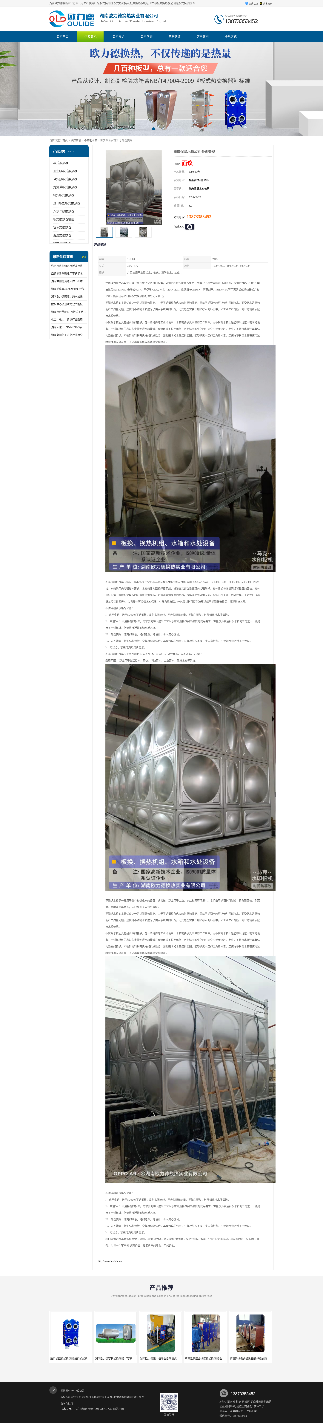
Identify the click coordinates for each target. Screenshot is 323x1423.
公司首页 (62, 36)
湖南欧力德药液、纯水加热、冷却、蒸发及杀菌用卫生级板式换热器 (69, 296)
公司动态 (147, 36)
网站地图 (118, 1408)
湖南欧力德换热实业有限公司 (125, 1397)
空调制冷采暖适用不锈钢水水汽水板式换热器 (69, 273)
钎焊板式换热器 (63, 195)
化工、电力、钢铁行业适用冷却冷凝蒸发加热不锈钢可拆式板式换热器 (69, 319)
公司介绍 (118, 36)
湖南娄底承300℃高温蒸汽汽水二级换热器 (69, 289)
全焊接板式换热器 (65, 179)
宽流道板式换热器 (65, 187)
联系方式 (231, 36)
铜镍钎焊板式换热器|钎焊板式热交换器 (162, 1358)
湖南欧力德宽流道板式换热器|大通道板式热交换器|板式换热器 (221, 1358)
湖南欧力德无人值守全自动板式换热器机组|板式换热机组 (83, 1358)
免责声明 (93, 1408)
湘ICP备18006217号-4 (97, 1397)
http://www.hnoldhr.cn (110, 1261)
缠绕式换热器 (62, 235)
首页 (65, 140)
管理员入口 (106, 1408)
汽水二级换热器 (63, 211)
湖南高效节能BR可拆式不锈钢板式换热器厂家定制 (69, 312)
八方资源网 (80, 1408)
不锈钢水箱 (90, 140)
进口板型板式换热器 (66, 203)
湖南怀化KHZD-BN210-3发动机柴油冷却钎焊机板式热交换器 (69, 327)
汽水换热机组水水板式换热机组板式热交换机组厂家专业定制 (69, 266)
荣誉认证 (175, 36)
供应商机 (90, 36)
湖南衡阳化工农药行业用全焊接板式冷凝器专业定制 (69, 335)
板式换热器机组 (63, 219)
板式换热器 (60, 163)
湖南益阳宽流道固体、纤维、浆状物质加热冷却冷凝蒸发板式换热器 (69, 281)
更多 (84, 257)
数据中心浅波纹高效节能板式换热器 (69, 304)
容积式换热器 (62, 227)
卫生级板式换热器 (65, 171)
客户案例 (203, 36)
